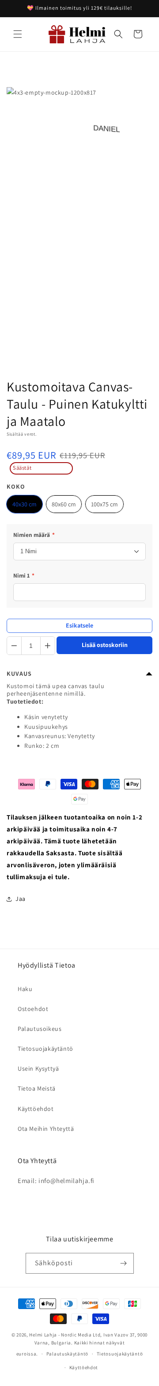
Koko (16, 486)
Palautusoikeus (39, 1029)
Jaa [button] (20, 899)
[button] (17, 34)
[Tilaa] (123, 1263)
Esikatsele (79, 625)
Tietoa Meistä (37, 1088)
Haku (25, 989)
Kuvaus (19, 674)
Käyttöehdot (36, 1109)
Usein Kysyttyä (38, 1068)
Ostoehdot (33, 1009)
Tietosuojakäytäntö (45, 1049)
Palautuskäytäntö (67, 1354)
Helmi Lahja (43, 1335)
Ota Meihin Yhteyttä (46, 1129)
